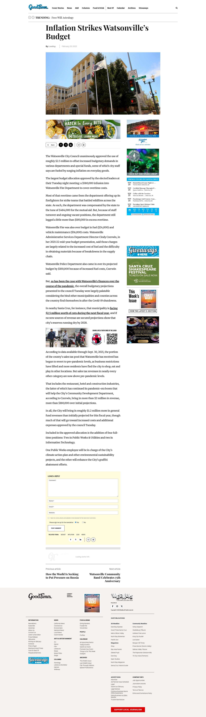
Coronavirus (58, 626)
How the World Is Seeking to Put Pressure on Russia (62, 575)
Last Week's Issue (85, 663)
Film (55, 646)
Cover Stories (58, 635)
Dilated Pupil (115, 652)
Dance (56, 644)
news (83, 534)
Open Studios (115, 659)
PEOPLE (82, 632)
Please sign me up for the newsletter (61, 522)
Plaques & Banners (34, 653)
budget (63, 534)
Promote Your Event (86, 649)
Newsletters (32, 623)
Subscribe (31, 626)
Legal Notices (115, 689)
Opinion (56, 667)
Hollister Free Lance (139, 633)
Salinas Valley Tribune (140, 649)
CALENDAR (83, 639)
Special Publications (86, 667)
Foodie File (83, 626)
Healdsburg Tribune (139, 630)
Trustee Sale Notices (117, 699)
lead (77, 534)
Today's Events (85, 644)
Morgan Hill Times (139, 643)
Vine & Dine (83, 628)
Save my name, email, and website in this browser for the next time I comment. (73, 518)
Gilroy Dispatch (138, 627)
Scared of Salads (61, 17)
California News (59, 623)
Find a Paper (32, 646)
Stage (56, 655)
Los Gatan (136, 640)
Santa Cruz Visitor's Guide (119, 665)
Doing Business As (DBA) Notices (119, 696)
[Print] (83, 145)
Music (56, 651)
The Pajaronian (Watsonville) (142, 652)
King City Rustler (138, 636)
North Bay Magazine (118, 662)
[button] (177, 8)
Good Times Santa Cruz (119, 630)
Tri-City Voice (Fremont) (140, 656)
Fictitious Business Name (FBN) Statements (119, 692)
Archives (31, 644)
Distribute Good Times (35, 648)
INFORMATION (33, 620)
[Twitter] (66, 145)
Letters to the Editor (60, 665)
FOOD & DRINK (85, 620)
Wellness (57, 669)
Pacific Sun (114, 640)
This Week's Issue (85, 661)
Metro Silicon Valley (117, 633)
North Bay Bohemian (118, 636)
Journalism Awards (139, 683)
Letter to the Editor (34, 635)
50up (112, 646)
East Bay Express (116, 627)
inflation (71, 534)
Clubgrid (82, 654)
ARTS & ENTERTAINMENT (63, 638)
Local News (58, 632)
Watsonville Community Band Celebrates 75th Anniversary (104, 577)
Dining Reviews (85, 623)
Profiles (82, 635)
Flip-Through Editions (87, 665)
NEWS (56, 620)
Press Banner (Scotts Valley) (142, 646)
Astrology (57, 663)
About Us (31, 630)
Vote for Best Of (33, 650)
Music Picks (58, 653)
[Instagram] (117, 606)
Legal (112, 684)
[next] (33, 17)
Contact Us (32, 632)
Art (55, 642)
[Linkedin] (71, 145)
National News (59, 630)
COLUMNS (57, 659)
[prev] (29, 17)
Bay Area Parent (116, 649)
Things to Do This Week (87, 651)
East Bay (114, 656)
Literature (57, 649)
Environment (58, 628)
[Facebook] (61, 145)
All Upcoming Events (86, 642)
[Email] (78, 145)
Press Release (33, 637)
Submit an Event (85, 647)
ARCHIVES (70, 595)
